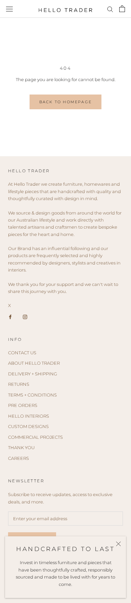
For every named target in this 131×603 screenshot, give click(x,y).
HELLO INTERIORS (28, 416)
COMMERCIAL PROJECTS (35, 437)
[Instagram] (25, 316)
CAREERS (18, 458)
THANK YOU (21, 447)
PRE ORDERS (22, 405)
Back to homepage (65, 102)
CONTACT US (22, 352)
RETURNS (18, 384)
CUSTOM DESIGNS (28, 426)
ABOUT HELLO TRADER (34, 363)
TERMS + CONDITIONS (32, 395)
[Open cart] (122, 8)
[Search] (110, 9)
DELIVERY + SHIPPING (32, 373)
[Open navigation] (9, 8)
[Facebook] (10, 316)
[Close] (118, 543)
